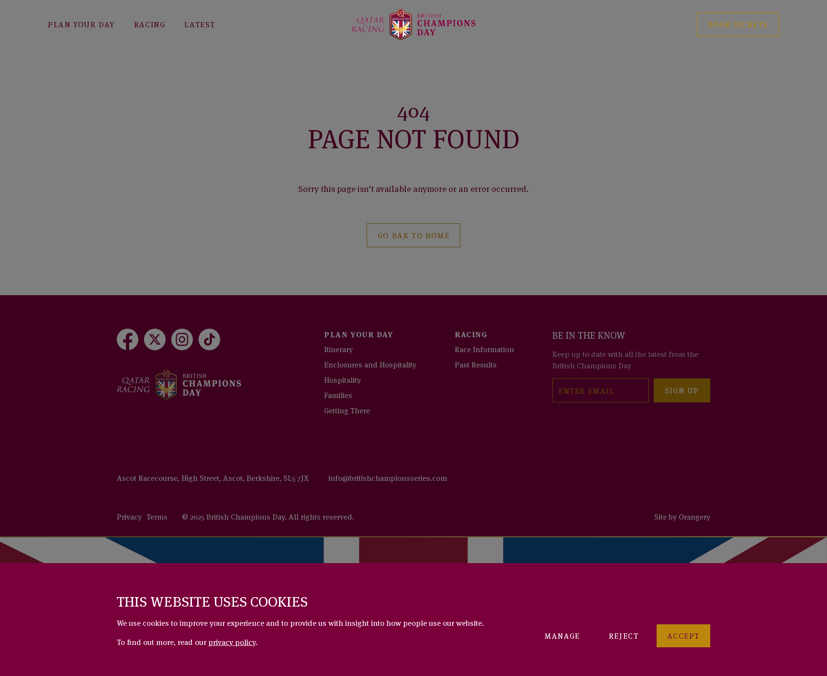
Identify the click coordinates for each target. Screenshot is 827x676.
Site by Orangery (682, 516)
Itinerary (338, 349)
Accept (683, 635)
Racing (150, 24)
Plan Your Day (81, 24)
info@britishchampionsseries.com (387, 477)
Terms (157, 516)
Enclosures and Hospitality (370, 364)
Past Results (476, 364)
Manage (562, 635)
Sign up (682, 390)
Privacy (129, 516)
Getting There (347, 410)
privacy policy (232, 641)
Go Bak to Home (413, 235)
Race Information (484, 349)
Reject (624, 635)
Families (338, 394)
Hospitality (342, 379)
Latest (199, 24)
